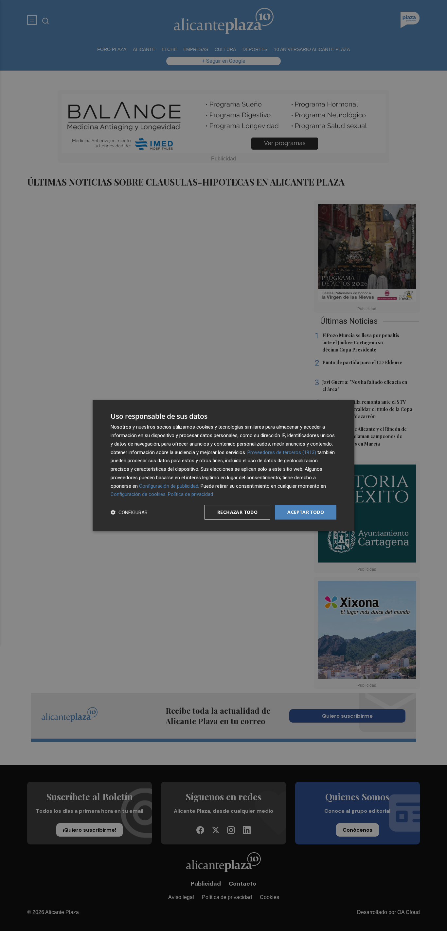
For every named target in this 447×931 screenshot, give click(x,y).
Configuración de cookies (138, 494)
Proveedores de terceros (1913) (281, 452)
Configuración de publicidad (168, 486)
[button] (129, 512)
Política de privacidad (190, 494)
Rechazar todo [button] (237, 512)
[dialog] (223, 465)
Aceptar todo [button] (305, 512)
